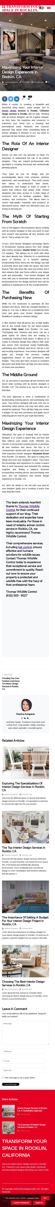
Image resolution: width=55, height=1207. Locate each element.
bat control (25, 547)
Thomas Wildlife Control (22, 508)
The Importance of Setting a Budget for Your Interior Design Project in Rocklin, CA (25, 920)
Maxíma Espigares (11, 82)
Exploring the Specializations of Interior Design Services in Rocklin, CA (23, 786)
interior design (9, 111)
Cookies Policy (33, 1198)
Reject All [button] (39, 1203)
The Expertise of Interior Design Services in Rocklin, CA (31, 1126)
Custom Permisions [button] (21, 1203)
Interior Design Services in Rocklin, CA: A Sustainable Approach (32, 1109)
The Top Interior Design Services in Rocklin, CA (23, 849)
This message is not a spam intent (19, 1078)
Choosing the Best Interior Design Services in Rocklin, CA (23, 983)
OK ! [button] (45, 1198)
